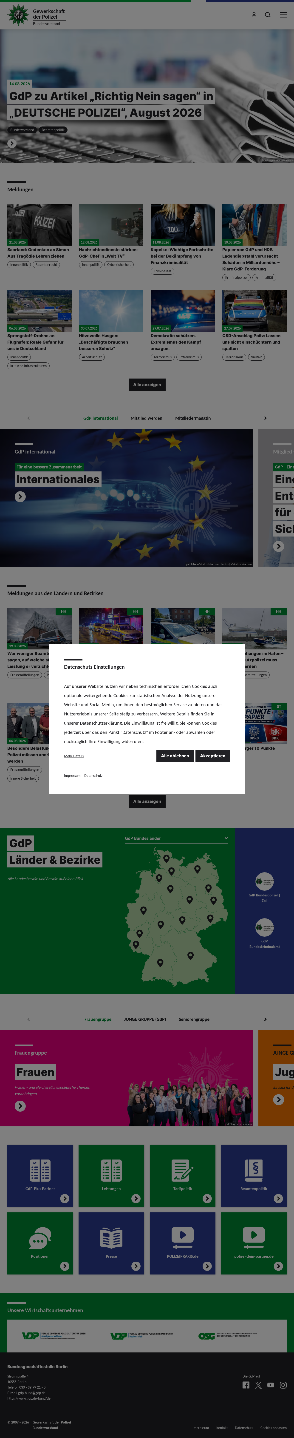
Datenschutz (93, 775)
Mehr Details (74, 756)
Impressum (72, 775)
